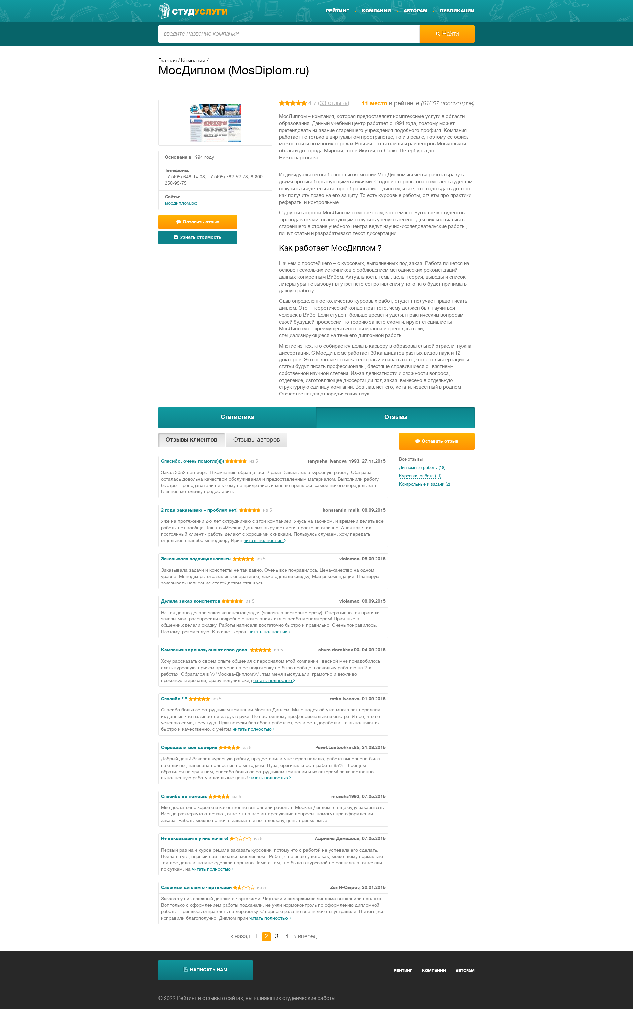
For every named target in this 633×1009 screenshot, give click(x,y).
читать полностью (264, 541)
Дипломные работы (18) (422, 468)
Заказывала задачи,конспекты (196, 559)
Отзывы (395, 417)
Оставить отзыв (440, 441)
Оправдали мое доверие (189, 748)
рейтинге (406, 104)
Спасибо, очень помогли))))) (192, 461)
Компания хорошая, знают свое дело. (205, 650)
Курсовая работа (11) (420, 476)
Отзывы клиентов (191, 440)
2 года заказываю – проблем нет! (199, 510)
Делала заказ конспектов (190, 601)
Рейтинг (337, 11)
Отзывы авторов (256, 440)
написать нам (208, 970)
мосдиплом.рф (181, 203)
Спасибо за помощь (184, 797)
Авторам (415, 11)
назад (242, 936)
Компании (376, 11)
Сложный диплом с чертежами (196, 888)
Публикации (457, 11)
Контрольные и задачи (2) (424, 485)
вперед (307, 936)
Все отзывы (411, 460)
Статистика (237, 417)
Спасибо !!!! (174, 699)
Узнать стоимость (200, 238)
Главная (167, 61)
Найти (450, 34)
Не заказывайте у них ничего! (194, 839)
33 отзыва (334, 103)
